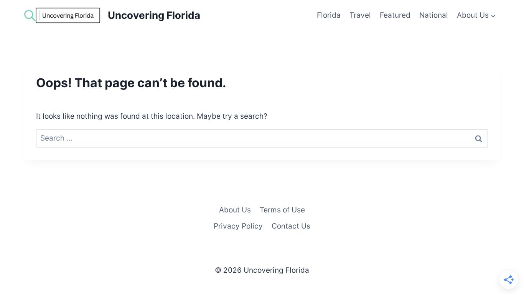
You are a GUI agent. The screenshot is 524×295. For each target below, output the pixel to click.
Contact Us (291, 226)
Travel (360, 15)
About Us (235, 210)
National (433, 15)
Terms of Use (282, 210)
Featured (395, 15)
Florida (329, 15)
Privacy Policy (238, 226)
